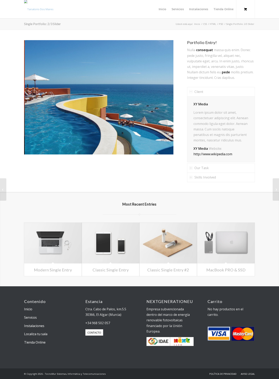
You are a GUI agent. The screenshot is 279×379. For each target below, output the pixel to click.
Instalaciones (34, 326)
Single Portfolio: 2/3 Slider (42, 24)
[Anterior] (33, 97)
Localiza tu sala (35, 334)
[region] (221, 129)
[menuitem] (162, 9)
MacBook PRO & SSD (226, 269)
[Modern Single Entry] (52, 243)
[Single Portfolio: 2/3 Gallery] (3, 189)
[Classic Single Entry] (110, 243)
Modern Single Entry (53, 269)
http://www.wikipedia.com (212, 154)
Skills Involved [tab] (205, 177)
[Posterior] (164, 97)
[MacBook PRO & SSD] (225, 243)
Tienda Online (35, 342)
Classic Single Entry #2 (168, 269)
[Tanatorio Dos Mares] (39, 9)
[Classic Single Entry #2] (168, 243)
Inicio (28, 309)
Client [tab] (198, 91)
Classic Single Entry (111, 269)
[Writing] (276, 189)
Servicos (30, 317)
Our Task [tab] (201, 168)
